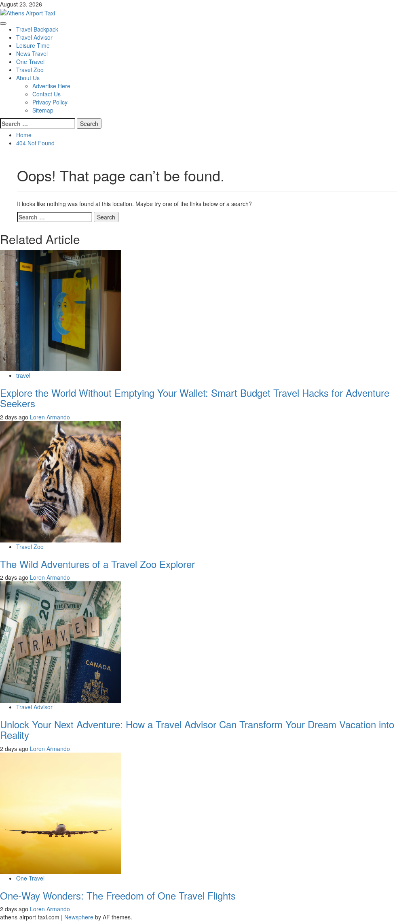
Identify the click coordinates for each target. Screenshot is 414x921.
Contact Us (46, 94)
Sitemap (42, 110)
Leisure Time (33, 45)
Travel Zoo (30, 70)
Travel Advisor (34, 37)
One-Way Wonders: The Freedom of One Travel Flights (118, 895)
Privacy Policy (50, 102)
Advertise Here (51, 86)
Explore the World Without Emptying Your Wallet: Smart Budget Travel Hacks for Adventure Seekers (194, 397)
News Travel (32, 53)
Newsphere (78, 917)
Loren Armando (50, 417)
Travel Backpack (37, 29)
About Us (28, 78)
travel (23, 375)
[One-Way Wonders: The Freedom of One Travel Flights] (60, 812)
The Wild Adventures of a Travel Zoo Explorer (97, 564)
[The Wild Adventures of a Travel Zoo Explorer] (60, 480)
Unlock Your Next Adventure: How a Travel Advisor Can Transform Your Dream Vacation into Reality (197, 729)
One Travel (30, 61)
